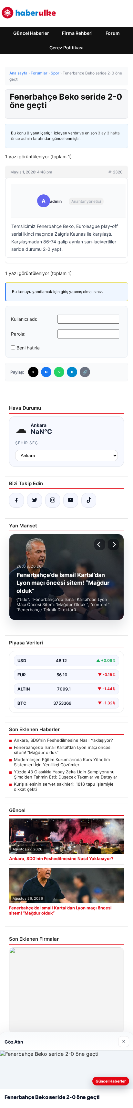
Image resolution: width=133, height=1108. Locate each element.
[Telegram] (72, 372)
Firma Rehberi (77, 33)
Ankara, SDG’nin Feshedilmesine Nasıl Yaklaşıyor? (63, 740)
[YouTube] (70, 500)
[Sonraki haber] (113, 544)
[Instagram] (52, 500)
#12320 (115, 172)
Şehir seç (26, 442)
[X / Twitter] (34, 500)
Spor (55, 73)
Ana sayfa (18, 73)
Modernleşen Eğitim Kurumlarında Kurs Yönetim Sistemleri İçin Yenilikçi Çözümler (62, 762)
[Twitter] (33, 372)
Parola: (18, 334)
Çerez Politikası (66, 47)
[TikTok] (88, 500)
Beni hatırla (28, 347)
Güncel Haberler (31, 33)
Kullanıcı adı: (24, 319)
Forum (113, 33)
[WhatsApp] (59, 372)
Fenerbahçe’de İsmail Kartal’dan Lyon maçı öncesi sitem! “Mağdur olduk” (62, 750)
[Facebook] (46, 372)
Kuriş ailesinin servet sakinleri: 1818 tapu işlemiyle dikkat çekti (64, 786)
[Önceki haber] (99, 544)
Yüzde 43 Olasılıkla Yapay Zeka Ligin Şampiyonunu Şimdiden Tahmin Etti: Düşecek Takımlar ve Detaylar (65, 774)
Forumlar (39, 73)
